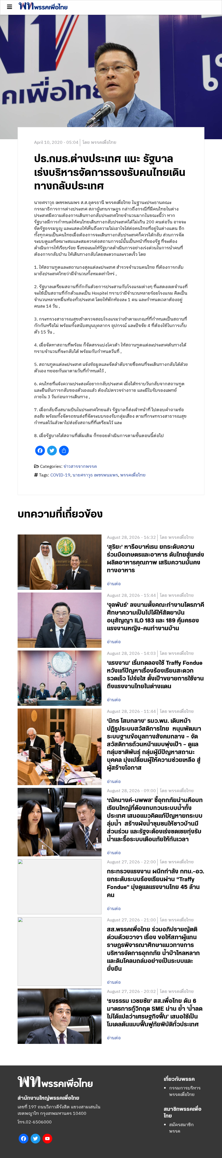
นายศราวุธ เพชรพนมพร (95, 475)
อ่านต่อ (114, 584)
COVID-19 (60, 475)
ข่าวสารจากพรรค (80, 466)
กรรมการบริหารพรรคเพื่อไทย (185, 1091)
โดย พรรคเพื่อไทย (99, 142)
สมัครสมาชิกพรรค (181, 1128)
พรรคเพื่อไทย (133, 475)
